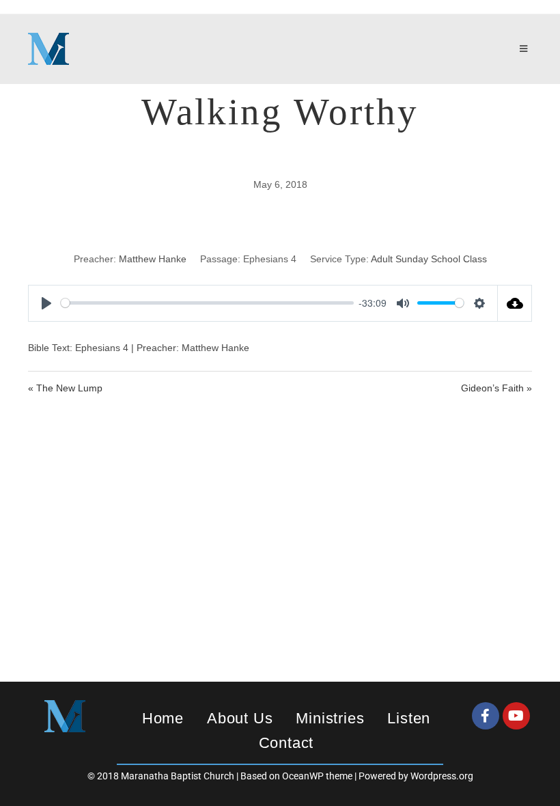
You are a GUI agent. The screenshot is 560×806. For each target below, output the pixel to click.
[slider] (207, 302)
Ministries (330, 718)
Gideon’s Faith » (496, 388)
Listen (408, 718)
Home (163, 718)
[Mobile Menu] (526, 49)
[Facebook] (485, 715)
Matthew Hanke (152, 258)
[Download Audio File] (515, 303)
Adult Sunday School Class (429, 258)
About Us (239, 718)
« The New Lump (65, 388)
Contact (286, 742)
